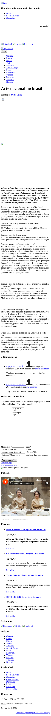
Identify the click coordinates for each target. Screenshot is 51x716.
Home (8, 13)
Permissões (10, 686)
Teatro (9, 63)
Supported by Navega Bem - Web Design (33, 713)
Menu (4, 51)
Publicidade (11, 684)
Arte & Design (12, 68)
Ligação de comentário (16, 366)
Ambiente (10, 65)
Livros (9, 58)
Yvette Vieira (16, 95)
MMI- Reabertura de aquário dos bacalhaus (26, 530)
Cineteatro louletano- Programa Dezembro (25, 554)
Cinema (9, 56)
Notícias (9, 82)
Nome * (28, 447)
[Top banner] (7, 48)
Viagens (9, 75)
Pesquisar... (15, 467)
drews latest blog (42, 369)
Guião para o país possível (19, 519)
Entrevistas (10, 72)
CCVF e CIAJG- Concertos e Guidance (23, 597)
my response (31, 387)
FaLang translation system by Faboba (9, 465)
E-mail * (29, 449)
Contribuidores (12, 679)
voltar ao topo (6, 463)
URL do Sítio (31, 452)
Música (9, 60)
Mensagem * (6, 447)
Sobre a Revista (12, 16)
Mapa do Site (11, 689)
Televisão (10, 79)
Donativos (10, 682)
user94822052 (5, 519)
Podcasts (9, 77)
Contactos (10, 18)
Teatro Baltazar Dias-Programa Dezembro (25, 575)
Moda (8, 70)
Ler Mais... (10, 548)
